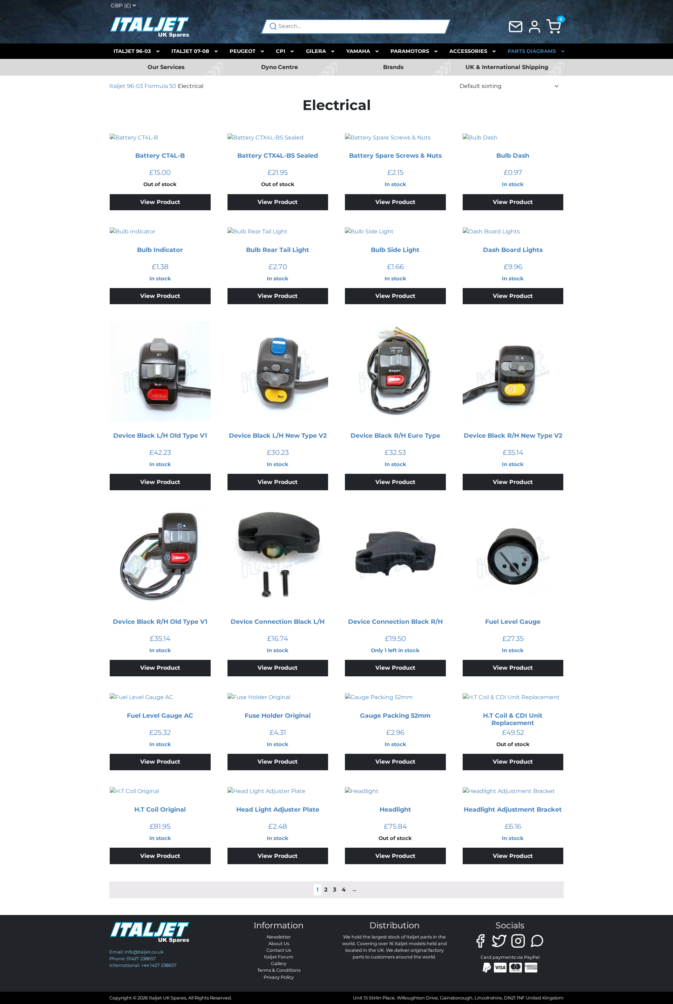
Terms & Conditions (278, 970)
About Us (278, 943)
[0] (553, 26)
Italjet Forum (278, 956)
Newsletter (279, 937)
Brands (393, 67)
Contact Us (278, 950)
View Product (160, 202)
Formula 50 (160, 86)
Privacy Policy (279, 977)
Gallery (278, 963)
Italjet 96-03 (126, 86)
